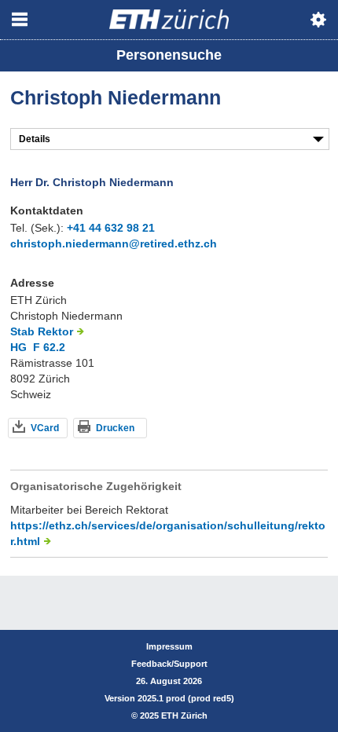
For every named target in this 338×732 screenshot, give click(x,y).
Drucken (115, 428)
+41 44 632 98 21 (111, 227)
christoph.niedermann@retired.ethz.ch (113, 243)
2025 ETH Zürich (174, 715)
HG (18, 347)
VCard (45, 428)
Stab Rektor (41, 331)
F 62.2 (49, 347)
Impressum (169, 646)
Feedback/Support (169, 663)
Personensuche (169, 55)
